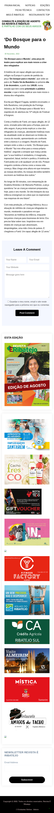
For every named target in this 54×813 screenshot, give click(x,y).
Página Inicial (12, 5)
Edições (45, 5)
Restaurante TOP (39, 15)
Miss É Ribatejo (15, 15)
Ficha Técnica (23, 10)
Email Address (11, 762)
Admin (36, 810)
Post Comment (27, 313)
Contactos (43, 10)
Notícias (30, 5)
